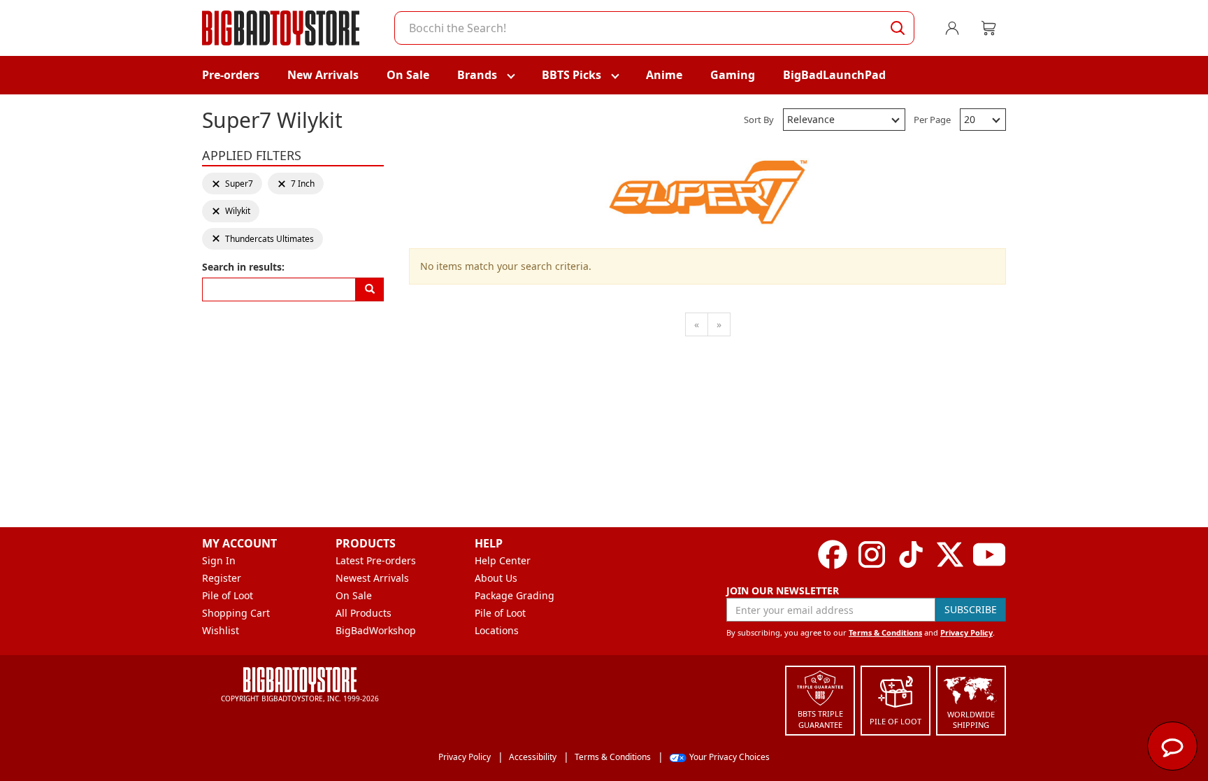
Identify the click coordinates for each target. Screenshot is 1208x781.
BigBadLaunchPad (834, 75)
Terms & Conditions (885, 632)
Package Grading (514, 595)
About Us (496, 578)
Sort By (759, 119)
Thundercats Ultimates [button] (262, 239)
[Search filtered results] (370, 289)
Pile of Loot (227, 595)
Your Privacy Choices (729, 757)
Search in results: (243, 266)
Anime (664, 75)
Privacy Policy (966, 632)
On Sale (408, 75)
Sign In (219, 560)
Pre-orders (230, 75)
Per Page (932, 119)
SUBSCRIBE (970, 609)
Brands (477, 75)
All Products (363, 612)
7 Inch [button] (298, 183)
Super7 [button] (232, 183)
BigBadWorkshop (376, 630)
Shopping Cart (236, 612)
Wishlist (220, 630)
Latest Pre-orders (376, 560)
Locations (497, 630)
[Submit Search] (897, 28)
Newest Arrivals (372, 578)
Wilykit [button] (232, 211)
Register (221, 578)
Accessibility (532, 757)
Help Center (503, 560)
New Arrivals (323, 75)
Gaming (732, 75)
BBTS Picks (571, 75)
